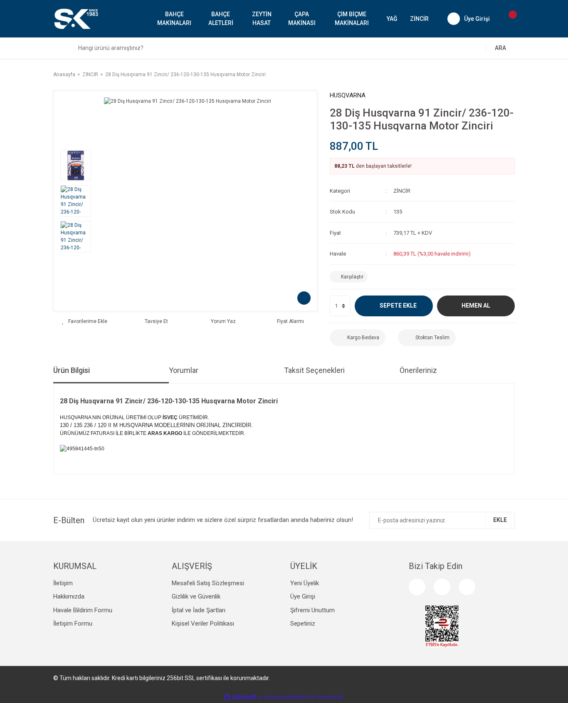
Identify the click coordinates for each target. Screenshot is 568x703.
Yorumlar (183, 370)
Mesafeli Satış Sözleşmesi (208, 583)
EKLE (500, 520)
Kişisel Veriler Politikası (203, 623)
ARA (500, 48)
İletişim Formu (72, 623)
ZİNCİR (401, 191)
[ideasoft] (240, 697)
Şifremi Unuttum (312, 610)
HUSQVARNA (347, 95)
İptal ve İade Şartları (198, 610)
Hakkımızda (68, 596)
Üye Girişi (302, 596)
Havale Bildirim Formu (82, 610)
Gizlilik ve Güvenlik (196, 596)
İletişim (63, 583)
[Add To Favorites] (84, 321)
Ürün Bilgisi (71, 370)
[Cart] (508, 18)
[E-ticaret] (283, 697)
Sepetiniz (302, 623)
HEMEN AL (476, 305)
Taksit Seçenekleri (314, 370)
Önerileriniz (418, 370)
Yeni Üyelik (304, 583)
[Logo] (75, 18)
